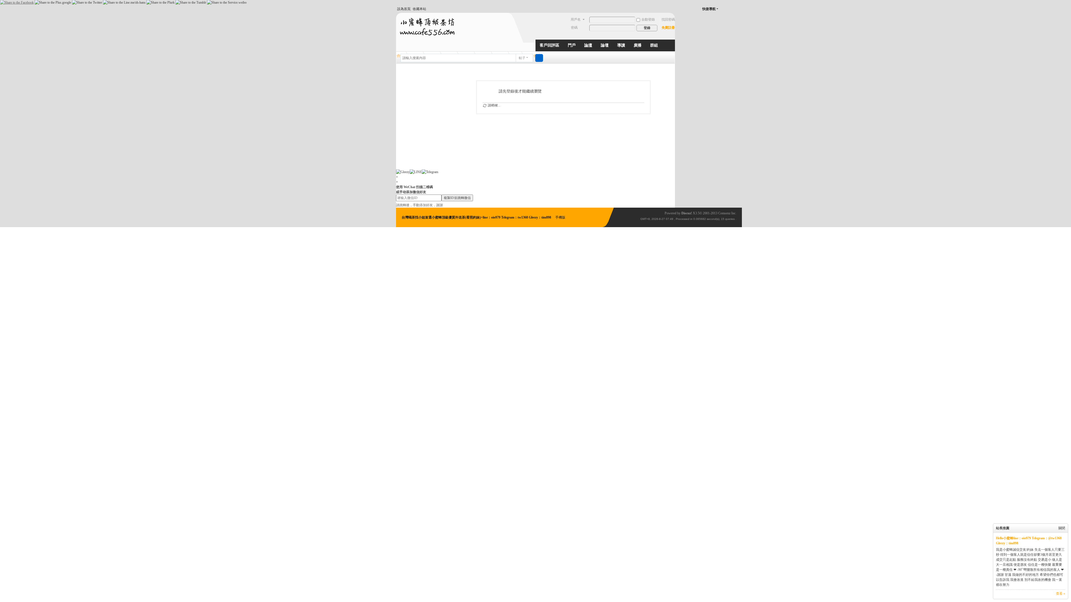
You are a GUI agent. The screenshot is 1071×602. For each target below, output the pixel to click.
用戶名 (576, 19)
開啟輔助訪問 (723, 8)
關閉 (1061, 528)
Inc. (733, 213)
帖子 (522, 58)
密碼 (574, 28)
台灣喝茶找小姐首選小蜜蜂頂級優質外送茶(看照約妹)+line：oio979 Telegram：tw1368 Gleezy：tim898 (477, 217)
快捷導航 (709, 9)
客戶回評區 (549, 45)
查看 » (1060, 594)
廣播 (637, 45)
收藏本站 (419, 9)
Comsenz (724, 213)
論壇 (588, 45)
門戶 (572, 45)
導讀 (621, 45)
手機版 (560, 217)
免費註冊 (668, 28)
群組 (654, 45)
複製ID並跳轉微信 (457, 198)
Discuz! (686, 213)
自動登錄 (648, 19)
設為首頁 (404, 9)
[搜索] (539, 58)
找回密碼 (668, 19)
